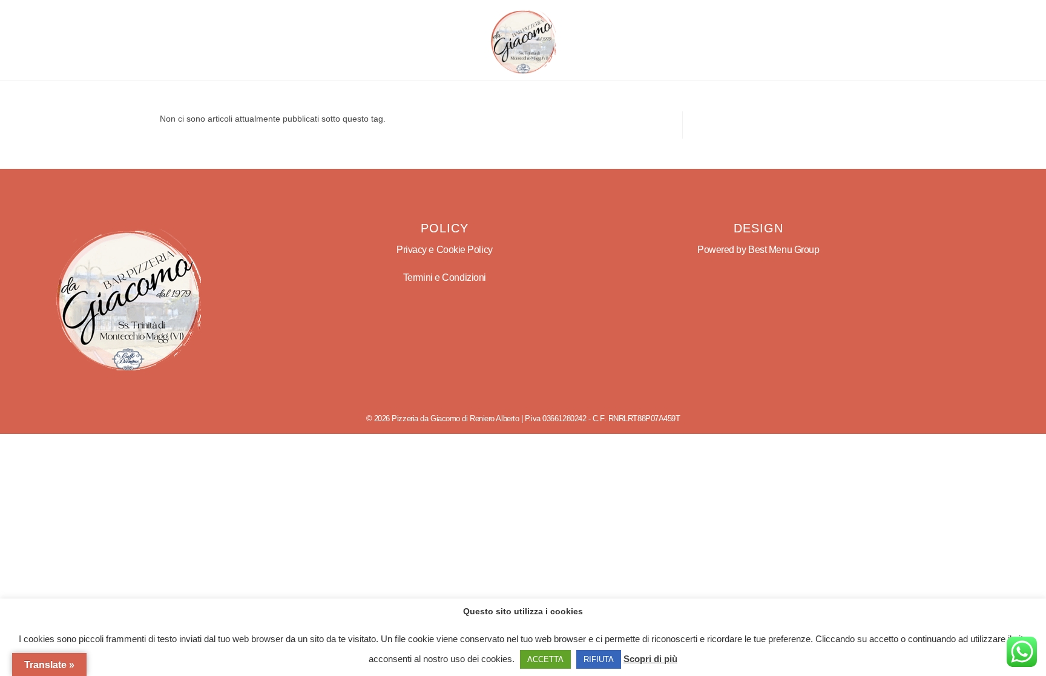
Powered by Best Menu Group (758, 249)
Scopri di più (650, 659)
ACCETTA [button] (545, 659)
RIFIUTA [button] (599, 659)
